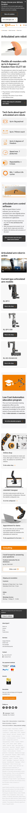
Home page (4, 30)
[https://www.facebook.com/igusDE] (3, 707)
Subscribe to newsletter (9, 698)
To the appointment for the (12, 538)
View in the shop (9, 306)
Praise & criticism (7, 616)
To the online (8, 465)
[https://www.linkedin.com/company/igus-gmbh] (10, 707)
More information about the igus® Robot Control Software (13, 238)
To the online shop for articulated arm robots (12, 102)
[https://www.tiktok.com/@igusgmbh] (16, 707)
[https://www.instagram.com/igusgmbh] (7, 707)
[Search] (16, 25)
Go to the (9, 501)
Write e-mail (12, 569)
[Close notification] (25, 2)
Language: (9, 713)
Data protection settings (20, 725)
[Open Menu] (2, 25)
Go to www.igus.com (8, 19)
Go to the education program (13, 421)
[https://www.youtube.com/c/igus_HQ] (13, 707)
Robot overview (12, 30)
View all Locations (9, 14)
